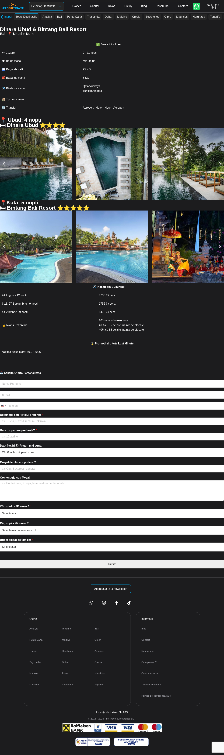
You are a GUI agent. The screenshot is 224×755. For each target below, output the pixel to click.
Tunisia (33, 651)
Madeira (33, 673)
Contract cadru (149, 673)
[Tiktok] (129, 603)
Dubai (108, 16)
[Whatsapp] (196, 6)
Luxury (128, 6)
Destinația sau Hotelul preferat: (21, 414)
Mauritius (182, 16)
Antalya (47, 16)
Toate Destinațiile (26, 16)
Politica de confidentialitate (156, 695)
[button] (4, 164)
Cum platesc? (149, 662)
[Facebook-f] (116, 603)
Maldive (122, 16)
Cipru (167, 16)
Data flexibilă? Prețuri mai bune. (21, 445)
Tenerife (215, 16)
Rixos (111, 6)
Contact (183, 6)
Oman (97, 639)
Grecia (136, 16)
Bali (59, 16)
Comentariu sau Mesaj (15, 477)
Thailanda (93, 16)
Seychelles (152, 16)
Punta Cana (74, 16)
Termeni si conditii (151, 684)
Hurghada (199, 16)
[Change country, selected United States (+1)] (3, 406)
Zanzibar (99, 651)
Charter (94, 6)
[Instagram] (104, 603)
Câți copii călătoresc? (14, 523)
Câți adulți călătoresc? (15, 506)
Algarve (98, 684)
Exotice (76, 6)
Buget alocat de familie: (16, 539)
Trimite (112, 564)
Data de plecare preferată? (18, 430)
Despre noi (162, 6)
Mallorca (34, 684)
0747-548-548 (213, 6)
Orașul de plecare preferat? (18, 462)
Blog (144, 6)
